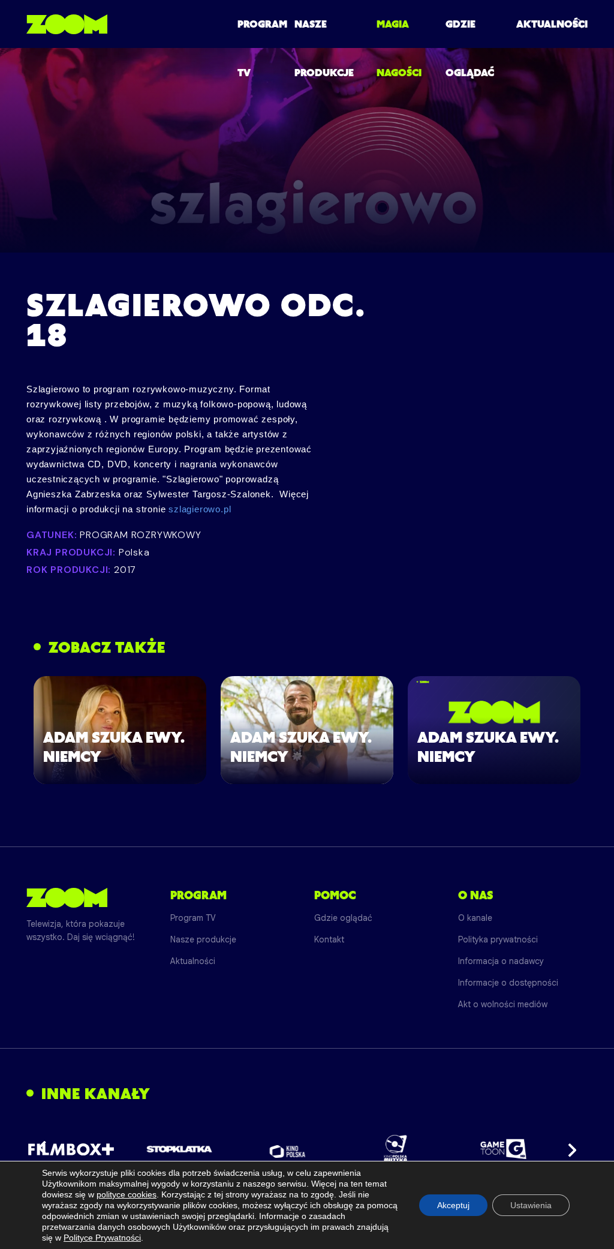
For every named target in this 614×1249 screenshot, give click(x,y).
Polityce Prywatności (102, 1237)
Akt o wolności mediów (502, 1004)
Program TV (193, 917)
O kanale (475, 917)
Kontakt (329, 939)
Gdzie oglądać (343, 917)
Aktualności (552, 24)
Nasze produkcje (203, 939)
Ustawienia (531, 1205)
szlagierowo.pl (199, 509)
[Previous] (45, 1149)
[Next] (568, 1149)
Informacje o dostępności (508, 982)
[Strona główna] (66, 24)
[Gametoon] (503, 1149)
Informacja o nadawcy (501, 961)
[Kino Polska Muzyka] (395, 1148)
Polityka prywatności (498, 939)
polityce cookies (126, 1194)
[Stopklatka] (179, 1149)
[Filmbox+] (71, 1149)
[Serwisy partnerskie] (307, 1149)
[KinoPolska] (287, 1149)
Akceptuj (453, 1205)
